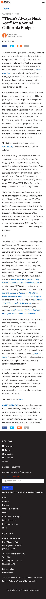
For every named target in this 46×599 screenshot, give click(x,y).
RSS (6, 461)
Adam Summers (10, 405)
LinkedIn (9, 454)
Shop (4, 527)
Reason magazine (10, 524)
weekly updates (13, 472)
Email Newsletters (10, 508)
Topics (5, 8)
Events (5, 512)
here (21, 399)
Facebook (9, 446)
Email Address (11, 477)
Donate (5, 505)
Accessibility (7, 572)
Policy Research (9, 520)
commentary (8, 146)
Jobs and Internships (11, 516)
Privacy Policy (8, 569)
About (5, 497)
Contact (5, 501)
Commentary (10, 13)
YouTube (9, 457)
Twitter (8, 450)
